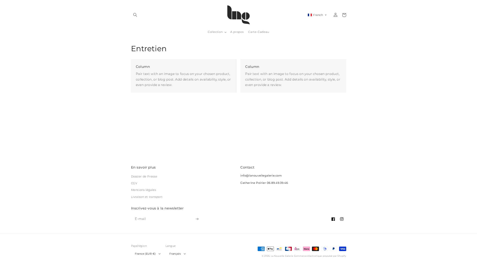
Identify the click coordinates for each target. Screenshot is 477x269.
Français (175, 253)
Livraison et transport (147, 197)
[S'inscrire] (197, 219)
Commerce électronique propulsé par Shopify (320, 256)
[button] (135, 15)
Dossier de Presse (144, 176)
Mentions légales (143, 190)
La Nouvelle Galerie (282, 256)
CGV (134, 183)
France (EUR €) (145, 253)
